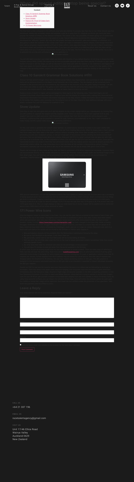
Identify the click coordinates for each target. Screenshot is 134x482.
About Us (92, 6)
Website (23, 337)
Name (23, 321)
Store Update (31, 18)
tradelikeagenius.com (71, 252)
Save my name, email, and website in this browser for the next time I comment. (51, 345)
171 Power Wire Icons (33, 25)
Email (22, 329)
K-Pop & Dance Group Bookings (24, 6)
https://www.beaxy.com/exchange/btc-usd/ (55, 222)
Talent (7, 6)
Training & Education (49, 6)
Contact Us (106, 6)
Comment (24, 296)
